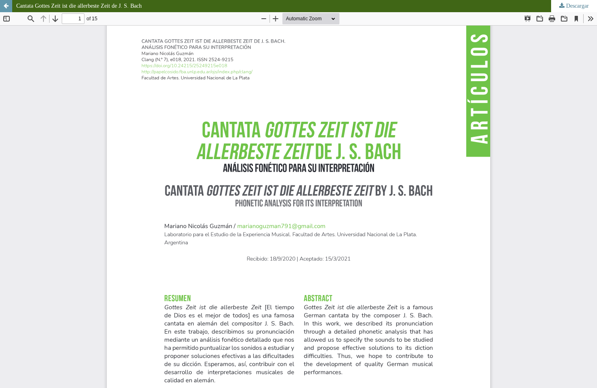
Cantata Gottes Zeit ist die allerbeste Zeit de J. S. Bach (79, 6)
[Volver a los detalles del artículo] (6, 6)
